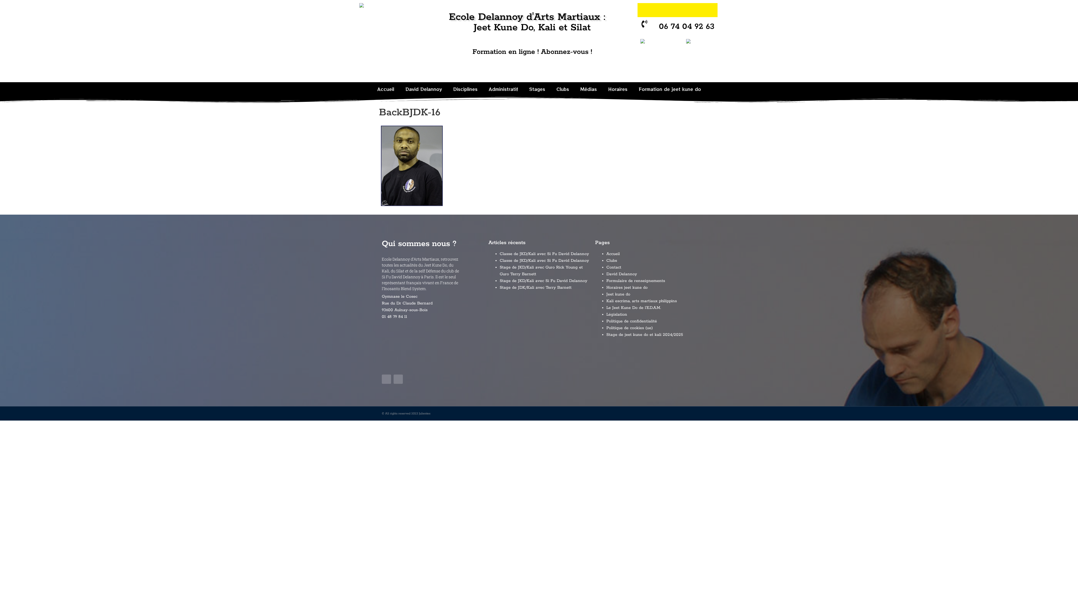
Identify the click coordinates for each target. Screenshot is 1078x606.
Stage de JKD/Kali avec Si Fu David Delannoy (543, 280)
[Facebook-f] (386, 379)
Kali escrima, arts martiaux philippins (641, 301)
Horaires (617, 89)
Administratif (503, 89)
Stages (537, 89)
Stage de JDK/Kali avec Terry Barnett (536, 287)
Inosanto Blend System (405, 288)
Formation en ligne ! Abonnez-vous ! (532, 51)
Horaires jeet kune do (627, 287)
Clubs (562, 89)
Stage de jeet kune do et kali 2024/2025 (644, 334)
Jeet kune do (618, 294)
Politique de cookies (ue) (629, 327)
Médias (588, 89)
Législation (616, 314)
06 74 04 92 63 (687, 27)
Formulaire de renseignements (635, 280)
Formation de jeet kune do (670, 89)
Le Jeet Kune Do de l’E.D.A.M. (633, 307)
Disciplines (465, 89)
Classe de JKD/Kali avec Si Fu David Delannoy (544, 253)
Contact (613, 267)
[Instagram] (711, 10)
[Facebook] (695, 10)
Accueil (385, 89)
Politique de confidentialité (631, 321)
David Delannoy (423, 89)
